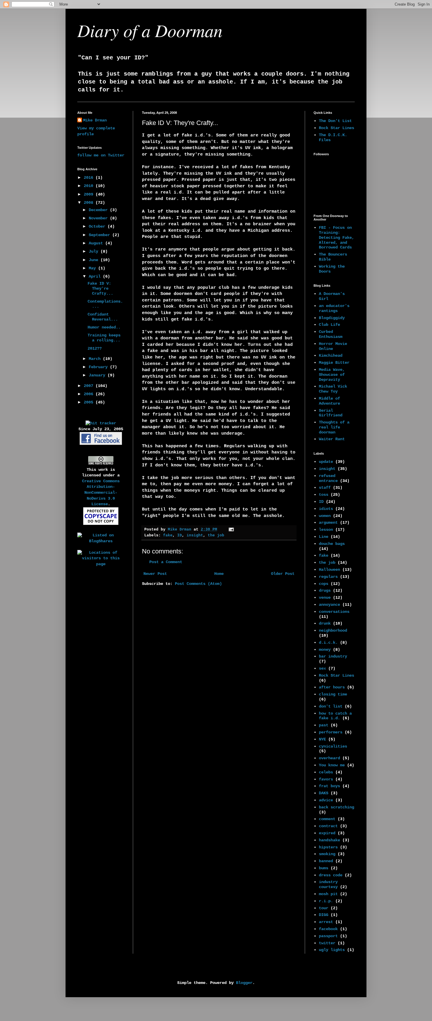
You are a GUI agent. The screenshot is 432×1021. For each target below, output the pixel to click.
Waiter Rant (332, 439)
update (326, 461)
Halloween (329, 569)
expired (327, 833)
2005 (90, 402)
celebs (326, 772)
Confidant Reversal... (103, 317)
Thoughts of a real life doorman (334, 427)
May (93, 268)
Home (219, 573)
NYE (322, 739)
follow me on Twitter (100, 155)
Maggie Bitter (334, 362)
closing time (333, 694)
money (325, 649)
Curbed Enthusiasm (330, 334)
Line (323, 536)
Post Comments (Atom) (198, 583)
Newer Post (155, 573)
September (100, 235)
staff (325, 487)
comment (327, 819)
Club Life (329, 324)
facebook (328, 929)
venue (325, 597)
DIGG (323, 914)
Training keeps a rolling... (104, 338)
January (98, 375)
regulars (328, 576)
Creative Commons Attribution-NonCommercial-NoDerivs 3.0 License (101, 492)
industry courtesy (328, 884)
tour (323, 908)
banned (326, 861)
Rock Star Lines (336, 128)
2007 (90, 385)
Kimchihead (330, 355)
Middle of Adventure (329, 401)
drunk (325, 623)
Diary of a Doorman (149, 30)
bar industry (333, 656)
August (97, 243)
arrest (326, 922)
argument (328, 522)
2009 (90, 194)
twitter (327, 943)
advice (326, 800)
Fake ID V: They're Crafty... (100, 288)
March (96, 358)
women (325, 515)
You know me (332, 765)
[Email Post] (231, 530)
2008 (90, 202)
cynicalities (333, 746)
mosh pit (328, 894)
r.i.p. (326, 901)
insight (195, 535)
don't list (330, 706)
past (323, 725)
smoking (327, 854)
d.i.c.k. (328, 642)
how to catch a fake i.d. (335, 716)
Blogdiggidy (332, 318)
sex (322, 668)
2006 (90, 394)
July (95, 251)
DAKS (323, 793)
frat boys (329, 786)
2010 (90, 185)
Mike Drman (95, 120)
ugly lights (332, 949)
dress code (330, 875)
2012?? (95, 348)
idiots (326, 508)
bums (323, 868)
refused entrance (328, 478)
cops (323, 583)
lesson (326, 529)
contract (328, 826)
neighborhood (333, 630)
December (99, 210)
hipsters (328, 847)
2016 (90, 177)
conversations (334, 611)
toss (323, 494)
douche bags (332, 543)
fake (168, 535)
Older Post (282, 573)
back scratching (336, 807)
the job (216, 535)
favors (326, 779)
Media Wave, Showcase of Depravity (332, 374)
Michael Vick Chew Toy (333, 389)
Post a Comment (165, 562)
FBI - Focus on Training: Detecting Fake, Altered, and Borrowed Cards (336, 237)
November (99, 218)
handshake (329, 840)
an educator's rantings (334, 308)
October (98, 226)
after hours (332, 687)
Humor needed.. (104, 327)
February (99, 367)
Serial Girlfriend (330, 413)
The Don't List (335, 121)
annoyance (329, 604)
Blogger (244, 982)
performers (330, 732)
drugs (325, 590)
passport (328, 936)
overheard (329, 758)
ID (179, 535)
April (96, 276)
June (95, 260)
